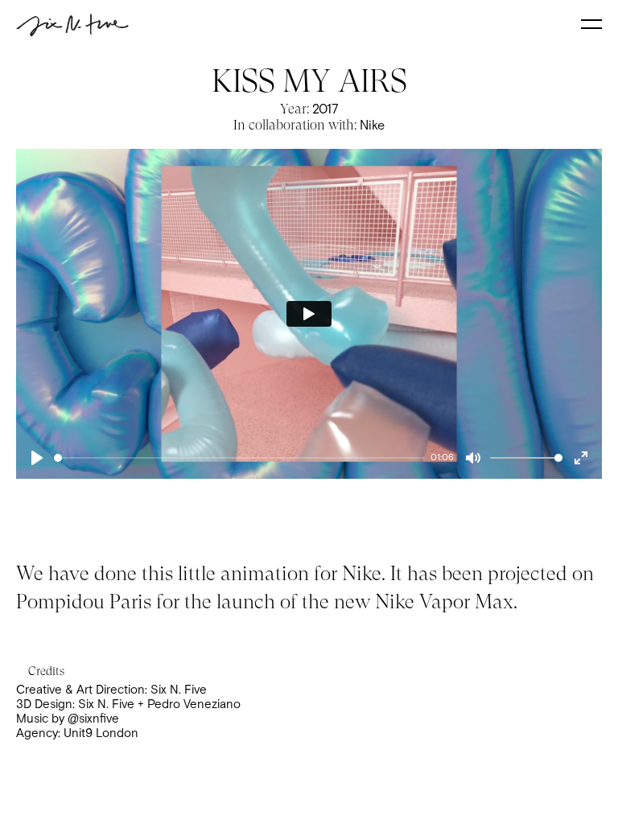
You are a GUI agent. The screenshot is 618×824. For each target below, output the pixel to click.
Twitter (309, 464)
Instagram (309, 424)
